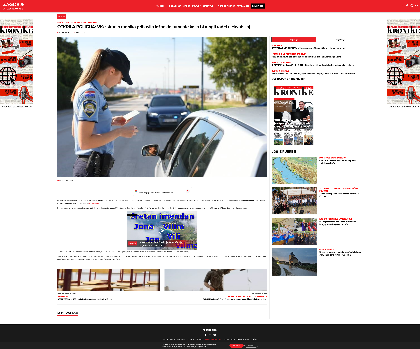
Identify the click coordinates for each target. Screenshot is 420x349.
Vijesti (160, 6)
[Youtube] (416, 5)
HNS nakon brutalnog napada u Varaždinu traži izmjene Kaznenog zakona (306, 55)
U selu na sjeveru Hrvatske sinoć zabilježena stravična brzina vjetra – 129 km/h (340, 252)
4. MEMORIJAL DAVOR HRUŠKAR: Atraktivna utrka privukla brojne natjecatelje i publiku (313, 64)
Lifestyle (208, 6)
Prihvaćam (236, 345)
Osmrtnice (257, 6)
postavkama (203, 347)
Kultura (196, 6)
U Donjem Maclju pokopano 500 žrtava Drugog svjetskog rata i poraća (337, 222)
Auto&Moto (243, 6)
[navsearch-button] (402, 6)
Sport (186, 6)
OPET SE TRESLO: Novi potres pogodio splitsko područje (337, 161)
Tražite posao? (226, 6)
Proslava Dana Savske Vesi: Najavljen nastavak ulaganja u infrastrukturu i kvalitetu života (313, 72)
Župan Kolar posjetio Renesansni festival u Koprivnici (339, 192)
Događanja (175, 6)
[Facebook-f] (407, 5)
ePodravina (94, 203)
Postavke (251, 345)
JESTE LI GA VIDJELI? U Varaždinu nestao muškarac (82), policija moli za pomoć (309, 47)
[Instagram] (411, 5)
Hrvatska (61, 17)
